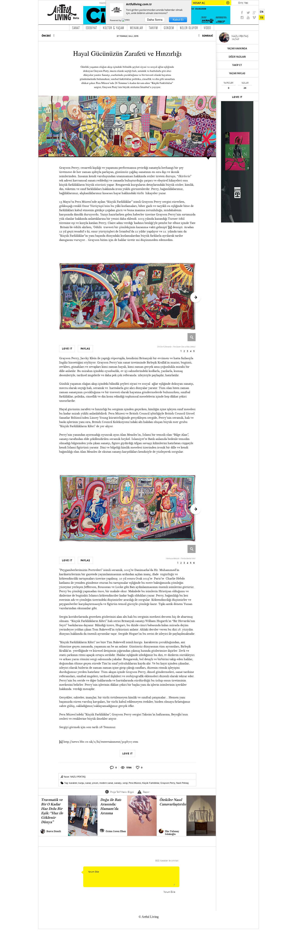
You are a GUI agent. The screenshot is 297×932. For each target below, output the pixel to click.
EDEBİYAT (91, 27)
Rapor (146, 791)
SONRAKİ (207, 35)
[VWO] (126, 20)
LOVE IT (237, 97)
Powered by (116, 20)
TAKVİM (153, 27)
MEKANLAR (136, 27)
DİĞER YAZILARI (237, 56)
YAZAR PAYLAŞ (237, 73)
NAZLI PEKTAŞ (77, 776)
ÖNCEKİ (46, 35)
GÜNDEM (169, 27)
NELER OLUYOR (189, 27)
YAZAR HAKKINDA (237, 48)
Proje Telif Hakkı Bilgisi (122, 791)
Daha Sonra (154, 19)
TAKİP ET (237, 65)
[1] (170, 227)
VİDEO (207, 27)
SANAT (76, 27)
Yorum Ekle (169, 891)
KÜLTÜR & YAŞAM (113, 27)
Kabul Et (178, 19)
